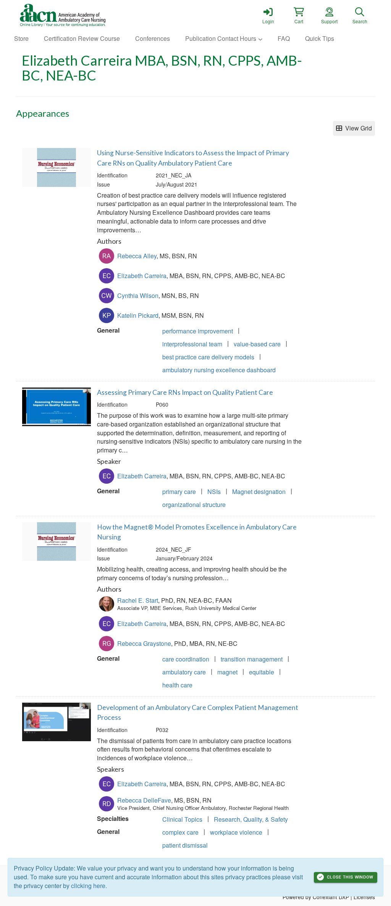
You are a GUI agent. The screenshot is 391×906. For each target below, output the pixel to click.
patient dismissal (185, 845)
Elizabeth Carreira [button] (141, 275)
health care (177, 685)
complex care (180, 832)
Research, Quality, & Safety (251, 819)
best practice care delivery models (208, 356)
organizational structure (194, 504)
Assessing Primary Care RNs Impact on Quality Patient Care (185, 392)
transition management (252, 659)
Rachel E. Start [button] (137, 600)
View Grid (357, 128)
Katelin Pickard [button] (137, 315)
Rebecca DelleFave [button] (144, 800)
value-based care (257, 344)
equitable (261, 672)
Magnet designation (259, 491)
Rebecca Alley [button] (137, 255)
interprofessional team (192, 344)
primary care (179, 491)
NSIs (214, 491)
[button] (298, 15)
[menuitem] (21, 39)
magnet (227, 672)
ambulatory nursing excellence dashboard (219, 369)
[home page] (88, 15)
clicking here (88, 885)
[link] (268, 15)
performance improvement (197, 331)
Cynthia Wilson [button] (137, 295)
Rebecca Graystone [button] (144, 643)
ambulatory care (184, 672)
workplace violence (236, 832)
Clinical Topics (182, 819)
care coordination (185, 659)
